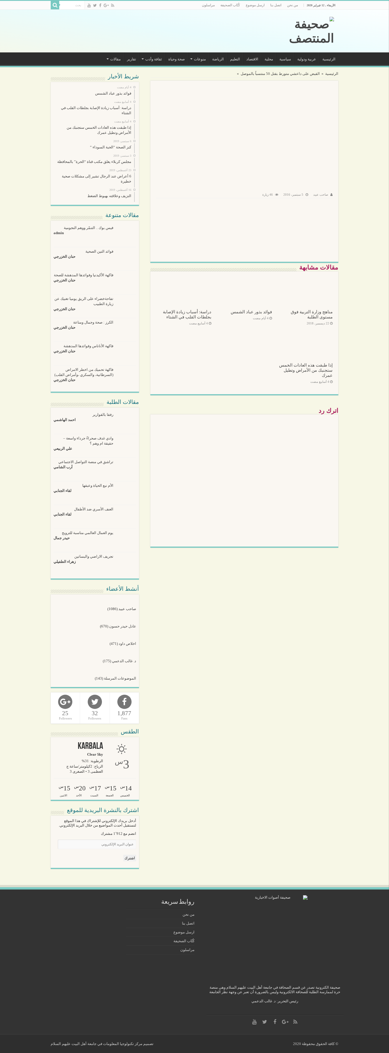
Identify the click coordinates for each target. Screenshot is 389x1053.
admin (59, 233)
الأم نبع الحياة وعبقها (97, 485)
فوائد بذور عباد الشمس (251, 311)
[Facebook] (100, 5)
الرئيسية (328, 59)
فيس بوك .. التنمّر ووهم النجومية (88, 228)
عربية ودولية (306, 59)
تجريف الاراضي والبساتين (93, 556)
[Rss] (112, 5)
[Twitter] (95, 5)
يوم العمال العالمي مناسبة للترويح (87, 533)
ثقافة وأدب (153, 59)
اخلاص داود (127, 643)
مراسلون (208, 5)
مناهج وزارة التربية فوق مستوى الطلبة (312, 314)
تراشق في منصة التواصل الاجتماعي (85, 462)
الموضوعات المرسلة (120, 678)
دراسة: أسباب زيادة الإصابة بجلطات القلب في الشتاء (187, 314)
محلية (269, 59)
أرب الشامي (63, 467)
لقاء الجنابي (62, 490)
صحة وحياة (176, 59)
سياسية (285, 59)
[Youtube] (89, 5)
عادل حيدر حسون (122, 626)
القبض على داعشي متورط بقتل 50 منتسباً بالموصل (280, 73)
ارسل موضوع (255, 5)
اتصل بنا (275, 5)
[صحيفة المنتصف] (295, 31)
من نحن (292, 5)
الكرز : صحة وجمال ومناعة (93, 322)
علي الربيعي (63, 448)
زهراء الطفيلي (65, 561)
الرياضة (218, 59)
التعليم (235, 59)
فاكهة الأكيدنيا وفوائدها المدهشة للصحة (83, 275)
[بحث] (55, 5)
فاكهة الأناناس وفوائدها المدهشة (88, 346)
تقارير (131, 59)
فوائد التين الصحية (99, 251)
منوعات (200, 59)
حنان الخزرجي (64, 256)
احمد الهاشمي (65, 420)
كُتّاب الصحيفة (230, 5)
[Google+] (106, 5)
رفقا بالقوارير (103, 414)
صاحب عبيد (320, 194)
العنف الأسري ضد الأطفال (93, 509)
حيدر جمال (62, 538)
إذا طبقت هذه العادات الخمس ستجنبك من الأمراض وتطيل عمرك (306, 370)
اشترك (129, 858)
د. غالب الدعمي (124, 661)
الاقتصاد (252, 59)
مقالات (115, 59)
